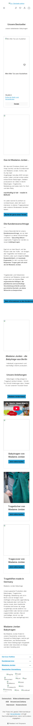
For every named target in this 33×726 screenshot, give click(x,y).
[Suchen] (16, 8)
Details (16, 104)
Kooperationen (21, 705)
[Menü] (4, 8)
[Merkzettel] (20, 8)
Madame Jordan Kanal (16, 396)
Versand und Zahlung (18, 702)
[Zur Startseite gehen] (16, 3)
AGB (7, 702)
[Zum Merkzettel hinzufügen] (24, 65)
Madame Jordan (8, 665)
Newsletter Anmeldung (11, 669)
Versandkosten (15, 714)
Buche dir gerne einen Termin (15, 215)
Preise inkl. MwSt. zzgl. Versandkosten (12, 98)
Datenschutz (6, 698)
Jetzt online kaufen (16, 462)
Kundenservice (8, 661)
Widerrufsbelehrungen (21, 698)
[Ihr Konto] (24, 8)
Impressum (10, 705)
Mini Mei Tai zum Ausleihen (16, 74)
